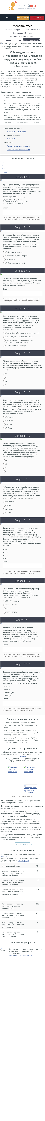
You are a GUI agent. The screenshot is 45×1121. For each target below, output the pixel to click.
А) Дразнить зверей (14, 252)
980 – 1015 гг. (11, 605)
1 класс (3, 162)
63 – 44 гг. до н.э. (13, 601)
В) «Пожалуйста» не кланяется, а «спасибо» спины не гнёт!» (19, 341)
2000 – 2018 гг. (12, 612)
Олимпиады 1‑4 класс (33, 29)
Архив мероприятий (31, 40)
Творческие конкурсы (12, 29)
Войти (11, 955)
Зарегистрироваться (23, 955)
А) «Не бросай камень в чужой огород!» (23, 333)
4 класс (3, 172)
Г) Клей (9, 512)
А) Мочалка (10, 501)
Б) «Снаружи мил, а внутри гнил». (20, 337)
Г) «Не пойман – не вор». (16, 345)
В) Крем (9, 509)
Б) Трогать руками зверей (16, 255)
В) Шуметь (10, 259)
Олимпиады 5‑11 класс (22, 33)
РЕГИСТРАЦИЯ (23, 18)
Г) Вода (9, 428)
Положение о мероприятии (18, 149)
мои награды (23, 860)
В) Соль (9, 424)
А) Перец (10, 417)
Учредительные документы (18, 146)
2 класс (3, 165)
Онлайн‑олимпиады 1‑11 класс (22, 36)
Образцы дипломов (22, 844)
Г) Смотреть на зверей (15, 263)
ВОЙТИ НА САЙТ (37, 18)
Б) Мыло (9, 420)
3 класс (3, 168)
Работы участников (13, 40)
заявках (3, 856)
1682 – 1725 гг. (12, 608)
